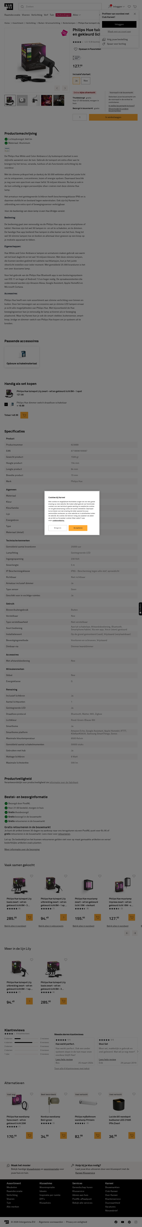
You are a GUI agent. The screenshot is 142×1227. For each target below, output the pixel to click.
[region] (72, 513)
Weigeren (57, 528)
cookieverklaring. (58, 520)
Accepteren (78, 528)
